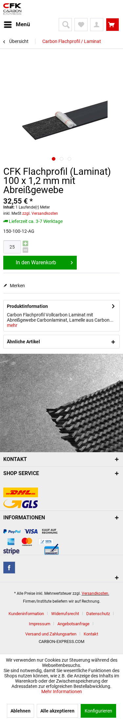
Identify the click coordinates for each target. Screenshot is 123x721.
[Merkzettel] (81, 24)
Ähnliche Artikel (23, 341)
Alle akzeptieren (57, 710)
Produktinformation (27, 306)
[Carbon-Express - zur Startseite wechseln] (12, 9)
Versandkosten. (95, 593)
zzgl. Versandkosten (40, 213)
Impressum (39, 623)
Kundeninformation (26, 613)
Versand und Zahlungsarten (50, 633)
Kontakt (91, 633)
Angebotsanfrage (73, 623)
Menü (23, 24)
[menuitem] (16, 24)
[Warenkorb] (112, 24)
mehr (12, 325)
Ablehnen (20, 710)
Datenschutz (98, 613)
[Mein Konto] (96, 24)
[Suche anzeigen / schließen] (65, 24)
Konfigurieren (98, 710)
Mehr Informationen (61, 691)
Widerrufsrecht (65, 613)
